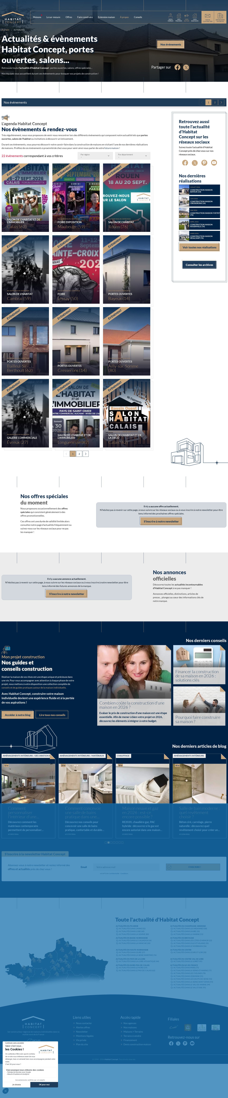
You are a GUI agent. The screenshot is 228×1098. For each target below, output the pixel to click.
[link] (170, 17)
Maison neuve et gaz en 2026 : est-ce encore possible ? (26, 812)
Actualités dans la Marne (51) (188, 934)
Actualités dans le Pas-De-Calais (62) (137, 970)
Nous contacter (84, 1023)
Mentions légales (85, 1035)
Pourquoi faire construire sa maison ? (197, 719)
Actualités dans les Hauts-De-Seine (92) (193, 979)
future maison (111, 148)
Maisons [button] (38, 17)
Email (84, 867)
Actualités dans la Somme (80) (134, 934)
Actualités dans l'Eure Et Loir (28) (190, 952)
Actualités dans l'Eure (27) (132, 952)
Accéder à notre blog (17, 715)
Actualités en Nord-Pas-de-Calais (132, 965)
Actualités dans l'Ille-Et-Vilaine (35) (191, 943)
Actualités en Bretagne (182, 938)
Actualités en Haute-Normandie (132, 950)
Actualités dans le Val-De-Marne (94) (192, 984)
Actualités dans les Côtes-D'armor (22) (193, 940)
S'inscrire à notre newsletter (161, 521)
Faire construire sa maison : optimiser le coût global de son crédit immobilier (140, 812)
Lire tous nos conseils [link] (52, 715)
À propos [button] (125, 17)
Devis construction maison (137, 1044)
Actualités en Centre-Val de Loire (187, 959)
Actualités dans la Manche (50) (134, 943)
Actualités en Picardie (127, 926)
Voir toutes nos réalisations (199, 247)
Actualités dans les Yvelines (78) (190, 973)
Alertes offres (83, 1027)
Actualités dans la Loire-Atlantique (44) (139, 961)
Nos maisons (130, 1027)
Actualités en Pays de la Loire (130, 959)
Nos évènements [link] (170, 44)
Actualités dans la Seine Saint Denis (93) (193, 982)
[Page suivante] (221, 102)
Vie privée (81, 1040)
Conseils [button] (139, 17)
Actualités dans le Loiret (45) (188, 961)
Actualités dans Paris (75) (186, 967)
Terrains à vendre (132, 1035)
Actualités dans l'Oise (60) (131, 931)
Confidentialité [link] (114, 873)
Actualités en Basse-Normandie (132, 938)
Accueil (5, 30)
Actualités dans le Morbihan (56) (190, 946)
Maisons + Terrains (133, 1031)
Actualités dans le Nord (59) (133, 967)
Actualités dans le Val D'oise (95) (190, 987)
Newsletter (82, 1031)
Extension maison (106, 17)
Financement (130, 1040)
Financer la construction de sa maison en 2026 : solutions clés (197, 675)
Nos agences (130, 1023)
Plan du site (82, 1044)
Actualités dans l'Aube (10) (187, 931)
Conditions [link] (124, 873)
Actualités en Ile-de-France (184, 965)
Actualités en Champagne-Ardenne (188, 926)
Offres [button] (69, 17)
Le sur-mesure (53, 17)
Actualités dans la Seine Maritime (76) (137, 955)
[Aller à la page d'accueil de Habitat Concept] (16, 17)
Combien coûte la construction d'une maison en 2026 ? (131, 705)
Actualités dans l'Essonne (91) (188, 976)
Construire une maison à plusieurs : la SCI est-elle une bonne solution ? (199, 812)
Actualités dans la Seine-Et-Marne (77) (193, 970)
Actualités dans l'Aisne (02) (132, 928)
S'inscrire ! (194, 867)
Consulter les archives (199, 264)
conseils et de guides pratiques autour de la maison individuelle (34, 687)
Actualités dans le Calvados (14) (135, 940)
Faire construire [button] (85, 17)
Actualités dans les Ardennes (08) (190, 928)
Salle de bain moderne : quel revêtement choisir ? (85, 812)
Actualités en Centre (180, 950)
